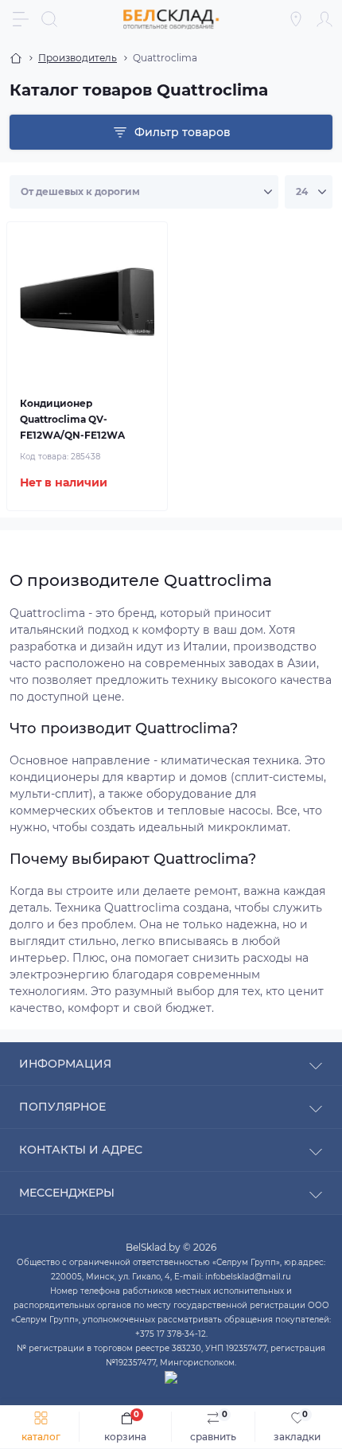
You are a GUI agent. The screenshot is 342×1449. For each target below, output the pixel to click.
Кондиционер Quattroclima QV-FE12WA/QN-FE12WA (72, 419)
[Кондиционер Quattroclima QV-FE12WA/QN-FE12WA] (87, 302)
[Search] (49, 19)
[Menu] (21, 19)
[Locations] (296, 19)
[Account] (324, 19)
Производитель (77, 58)
